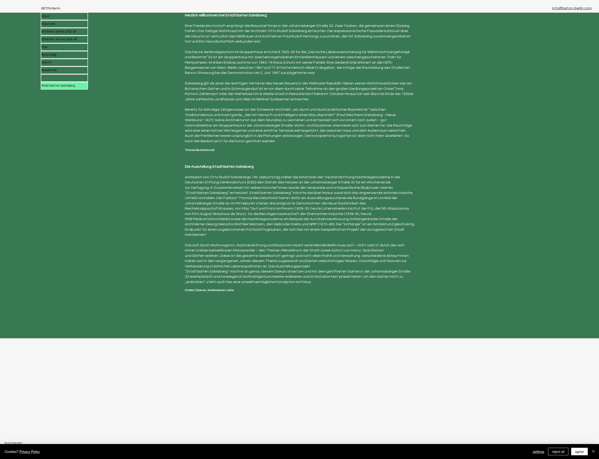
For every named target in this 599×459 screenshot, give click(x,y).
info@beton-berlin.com (572, 8)
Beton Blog (48, 54)
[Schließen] (593, 451)
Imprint (46, 62)
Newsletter (49, 70)
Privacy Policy (29, 451)
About (45, 16)
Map (44, 47)
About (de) (48, 24)
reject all (558, 451)
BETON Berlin (50, 8)
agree (579, 451)
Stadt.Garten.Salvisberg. (58, 85)
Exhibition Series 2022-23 (58, 31)
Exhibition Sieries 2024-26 (59, 39)
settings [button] (538, 451)
